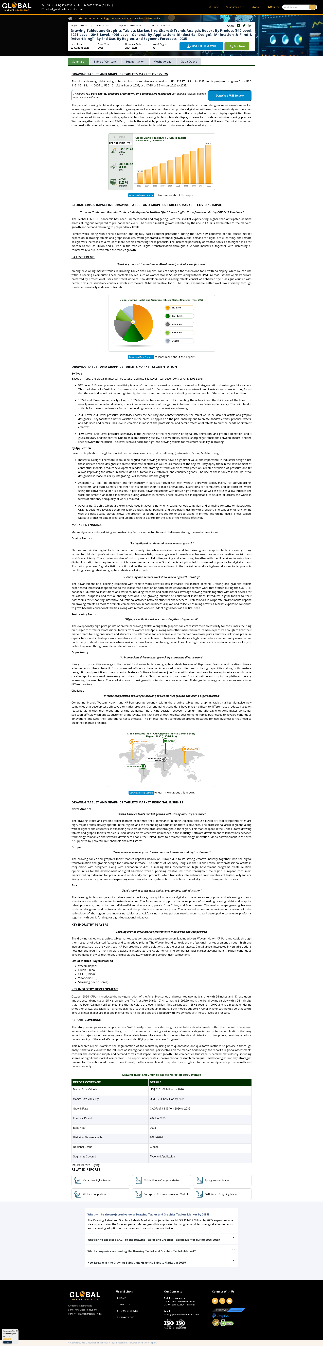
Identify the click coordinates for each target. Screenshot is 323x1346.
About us (124, 1304)
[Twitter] (215, 1301)
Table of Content (105, 61)
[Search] (312, 7)
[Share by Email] (239, 26)
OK (8, 1342)
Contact (275, 7)
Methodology (162, 61)
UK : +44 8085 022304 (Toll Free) (95, 5)
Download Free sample (141, 195)
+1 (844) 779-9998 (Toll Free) (181, 1301)
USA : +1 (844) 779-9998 (59, 5)
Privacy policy (127, 1317)
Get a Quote (189, 61)
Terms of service (128, 1311)
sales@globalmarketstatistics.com (64, 9)
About (257, 7)
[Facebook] (222, 1301)
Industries (235, 7)
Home (215, 7)
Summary (78, 61)
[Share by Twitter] (244, 26)
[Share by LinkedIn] (249, 26)
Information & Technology (93, 18)
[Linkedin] (229, 1301)
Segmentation (135, 61)
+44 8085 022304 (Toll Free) (181, 1304)
